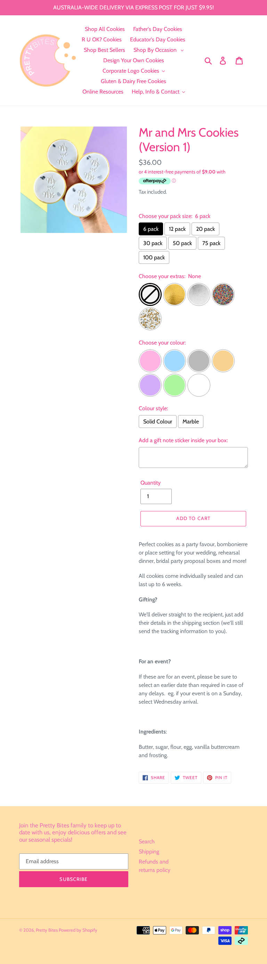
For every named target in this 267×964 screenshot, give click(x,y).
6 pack (151, 229)
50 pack (182, 243)
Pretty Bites (47, 930)
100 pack (154, 257)
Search (147, 841)
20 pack (205, 229)
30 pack (152, 243)
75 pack (211, 243)
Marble (191, 421)
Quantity (150, 482)
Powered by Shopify (78, 930)
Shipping (149, 851)
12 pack (177, 229)
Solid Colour (157, 421)
